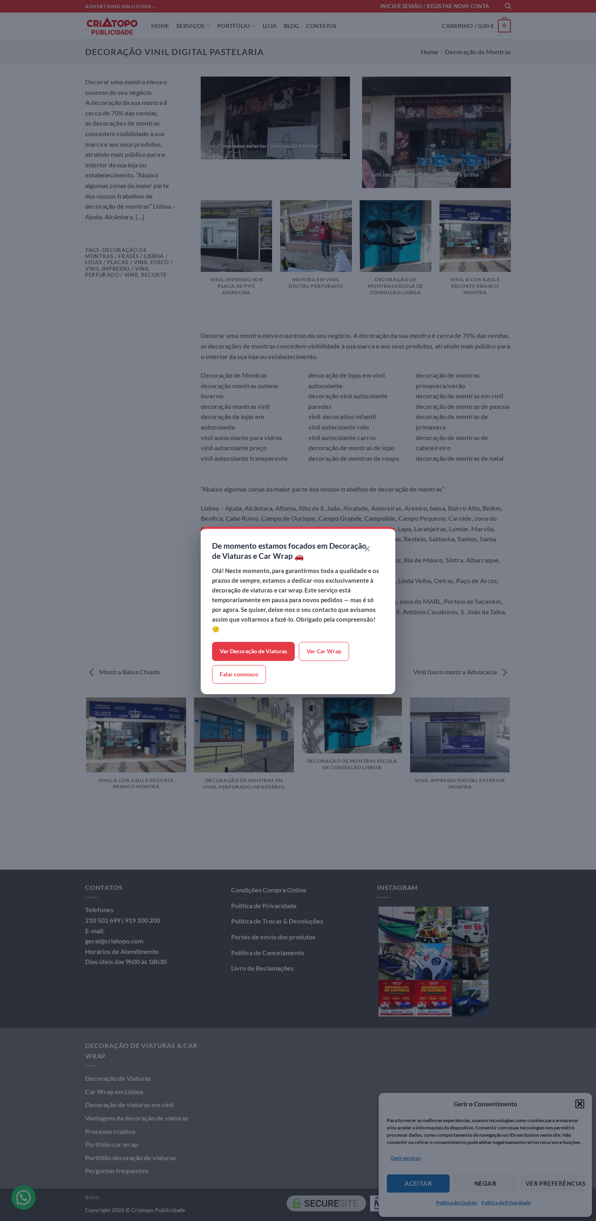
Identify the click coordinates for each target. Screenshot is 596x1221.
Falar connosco (239, 674)
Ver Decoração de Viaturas (253, 651)
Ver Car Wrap (324, 651)
